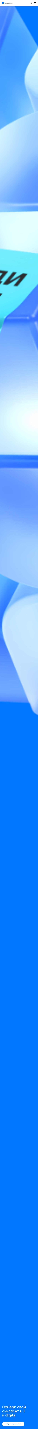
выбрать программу (13, 1424)
